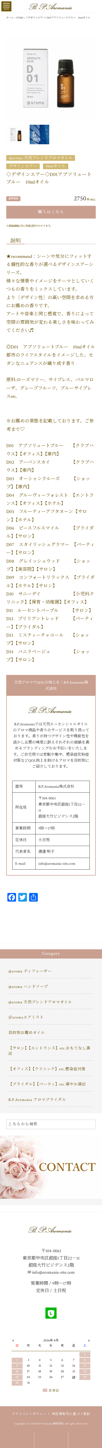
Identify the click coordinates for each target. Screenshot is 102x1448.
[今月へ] (28, 1335)
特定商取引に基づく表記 (71, 1414)
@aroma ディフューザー (30, 971)
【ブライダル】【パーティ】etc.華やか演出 (47, 1084)
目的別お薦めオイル (26, 1032)
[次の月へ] (89, 1339)
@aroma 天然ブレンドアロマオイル (41, 158)
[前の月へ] (13, 1339)
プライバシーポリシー (29, 1414)
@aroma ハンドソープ (28, 986)
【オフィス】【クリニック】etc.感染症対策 (47, 1069)
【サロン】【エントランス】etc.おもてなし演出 (49, 1051)
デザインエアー (23, 166)
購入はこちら (51, 212)
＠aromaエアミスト (26, 1017)
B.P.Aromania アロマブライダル (37, 1099)
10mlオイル (55, 166)
